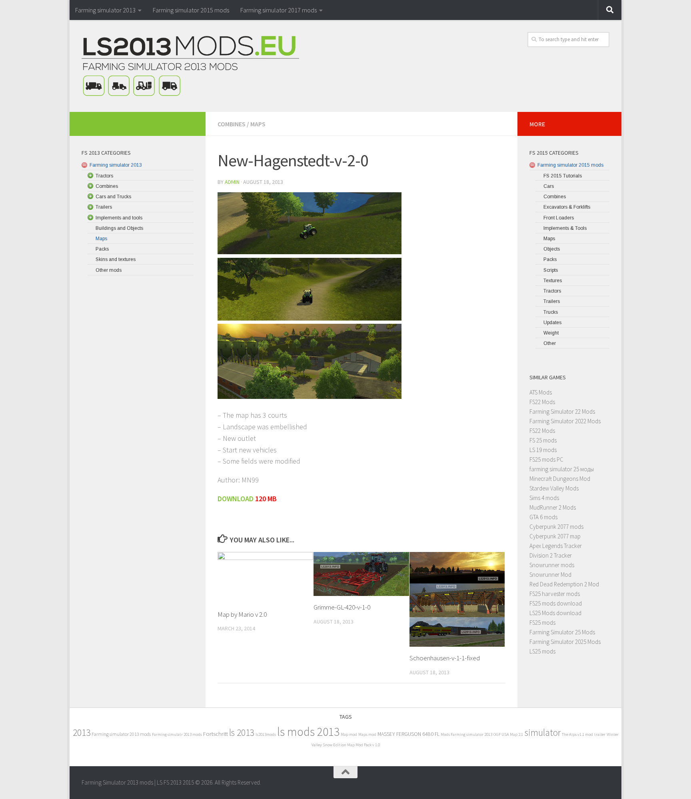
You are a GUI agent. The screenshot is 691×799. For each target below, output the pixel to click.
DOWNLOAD (236, 498)
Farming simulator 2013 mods (121, 734)
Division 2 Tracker (550, 555)
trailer (599, 734)
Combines (232, 124)
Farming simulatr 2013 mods (177, 734)
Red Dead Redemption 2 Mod (564, 584)
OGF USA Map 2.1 (508, 734)
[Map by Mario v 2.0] (265, 577)
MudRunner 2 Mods (552, 507)
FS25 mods (542, 622)
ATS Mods (540, 392)
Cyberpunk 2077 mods (556, 526)
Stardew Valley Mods (554, 488)
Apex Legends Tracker (555, 546)
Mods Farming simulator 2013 (466, 734)
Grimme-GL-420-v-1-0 (342, 607)
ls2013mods (266, 734)
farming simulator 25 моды (561, 469)
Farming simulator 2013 (105, 10)
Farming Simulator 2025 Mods (565, 642)
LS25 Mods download (555, 613)
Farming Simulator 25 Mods (562, 632)
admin (232, 181)
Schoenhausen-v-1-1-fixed (444, 658)
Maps (258, 124)
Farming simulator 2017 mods (278, 10)
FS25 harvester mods (554, 594)
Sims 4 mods (544, 498)
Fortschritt (215, 733)
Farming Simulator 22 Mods (562, 411)
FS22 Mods (542, 402)
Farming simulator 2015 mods (191, 10)
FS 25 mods (543, 440)
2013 (81, 732)
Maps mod (367, 734)
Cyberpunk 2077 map (555, 536)
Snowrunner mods (551, 565)
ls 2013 (241, 732)
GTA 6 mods (543, 517)
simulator (542, 732)
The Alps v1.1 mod (577, 734)
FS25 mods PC (546, 459)
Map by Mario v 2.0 (242, 614)
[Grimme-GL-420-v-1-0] (361, 574)
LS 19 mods (543, 450)
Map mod (349, 734)
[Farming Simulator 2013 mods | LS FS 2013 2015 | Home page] (190, 66)
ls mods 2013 (308, 731)
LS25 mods (542, 651)
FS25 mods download (555, 603)
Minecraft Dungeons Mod (559, 478)
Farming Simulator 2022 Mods (565, 421)
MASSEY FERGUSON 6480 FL (408, 734)
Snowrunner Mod (550, 574)
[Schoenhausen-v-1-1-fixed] (457, 599)
